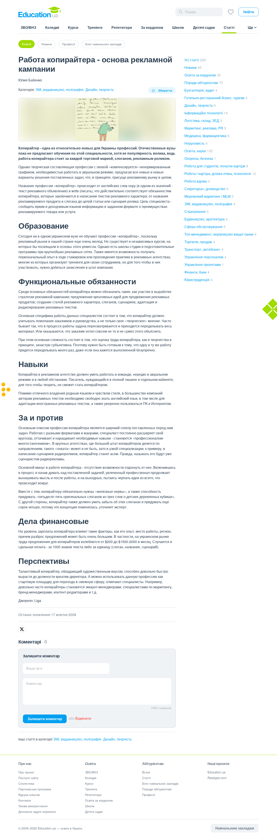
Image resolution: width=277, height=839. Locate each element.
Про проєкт (26, 772)
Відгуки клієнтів (29, 794)
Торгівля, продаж (199, 241)
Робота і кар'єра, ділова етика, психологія (220, 173)
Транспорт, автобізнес (203, 249)
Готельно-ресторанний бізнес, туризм (215, 97)
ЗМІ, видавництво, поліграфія (59, 89)
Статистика (26, 783)
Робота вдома (197, 181)
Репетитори (93, 794)
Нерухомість (196, 143)
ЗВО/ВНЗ (91, 772)
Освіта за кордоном (202, 75)
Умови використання (33, 806)
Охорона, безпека (200, 158)
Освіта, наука (198, 150)
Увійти (248, 11)
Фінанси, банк (196, 272)
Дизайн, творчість (99, 89)
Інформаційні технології (206, 112)
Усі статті (195, 59)
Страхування (196, 211)
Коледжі (90, 778)
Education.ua (216, 772)
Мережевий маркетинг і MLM (209, 196)
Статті (26, 44)
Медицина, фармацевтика (206, 135)
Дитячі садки (94, 811)
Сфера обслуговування (204, 226)
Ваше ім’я (34, 668)
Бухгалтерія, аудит (200, 90)
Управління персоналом (205, 256)
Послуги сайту (28, 778)
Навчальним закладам (234, 828)
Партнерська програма (34, 789)
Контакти (24, 800)
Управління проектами (204, 264)
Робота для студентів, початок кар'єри (216, 165)
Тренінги (91, 789)
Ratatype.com (217, 778)
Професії (68, 44)
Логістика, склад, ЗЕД (203, 120)
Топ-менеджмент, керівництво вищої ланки (220, 234)
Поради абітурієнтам (203, 82)
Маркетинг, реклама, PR (205, 128)
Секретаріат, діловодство (206, 188)
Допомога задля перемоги (37, 811)
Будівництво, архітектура (206, 219)
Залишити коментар (44, 718)
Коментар (34, 683)
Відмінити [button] (83, 718)
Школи (89, 806)
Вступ (146, 772)
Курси (89, 783)
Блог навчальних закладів (103, 44)
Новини (46, 44)
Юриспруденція (198, 279)
